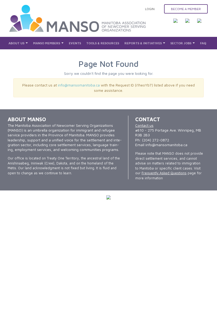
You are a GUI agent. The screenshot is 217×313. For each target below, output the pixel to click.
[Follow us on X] (190, 24)
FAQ (203, 43)
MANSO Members (47, 43)
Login (150, 9)
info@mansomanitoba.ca (79, 85)
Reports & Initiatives (143, 43)
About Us (16, 43)
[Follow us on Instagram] (202, 24)
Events (75, 43)
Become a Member (186, 9)
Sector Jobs (181, 43)
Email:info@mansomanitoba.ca (161, 144)
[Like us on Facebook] (178, 24)
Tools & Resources (102, 43)
